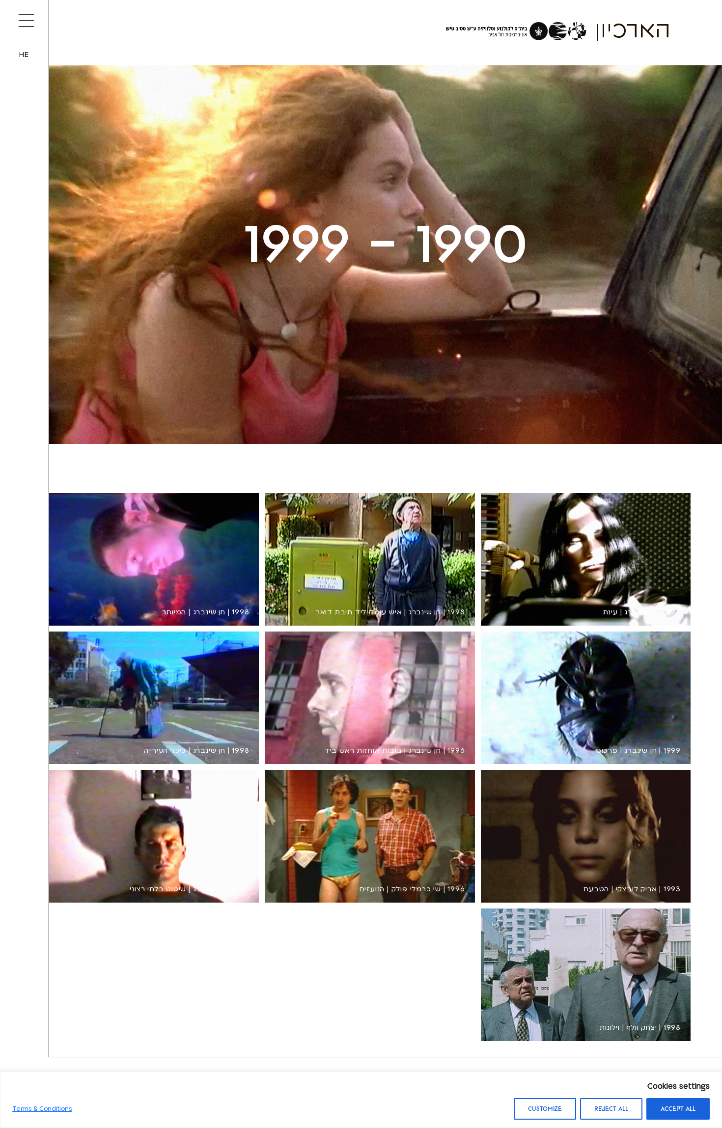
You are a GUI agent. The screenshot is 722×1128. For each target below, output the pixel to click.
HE (24, 54)
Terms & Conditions (42, 1109)
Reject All (611, 1108)
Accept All (678, 1108)
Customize (545, 1108)
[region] (361, 1100)
